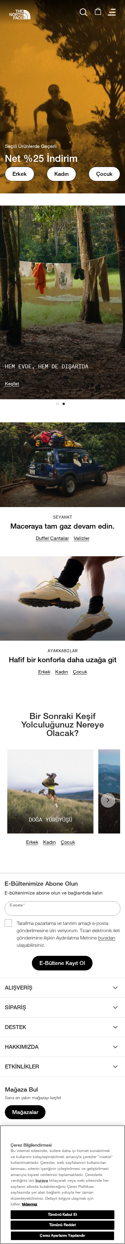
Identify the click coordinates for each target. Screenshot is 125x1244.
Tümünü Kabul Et (62, 1214)
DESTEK (15, 1027)
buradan (106, 937)
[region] (62, 1184)
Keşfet (12, 383)
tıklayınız (29, 1204)
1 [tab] (59, 406)
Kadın (61, 174)
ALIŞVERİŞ (18, 987)
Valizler (82, 538)
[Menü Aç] (111, 12)
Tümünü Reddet (62, 1225)
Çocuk (104, 174)
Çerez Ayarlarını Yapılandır (62, 1235)
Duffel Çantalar (52, 538)
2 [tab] (65, 406)
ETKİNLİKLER (22, 1066)
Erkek (19, 174)
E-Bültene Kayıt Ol (62, 963)
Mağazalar (25, 1112)
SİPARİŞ (15, 1007)
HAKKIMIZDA (22, 1047)
